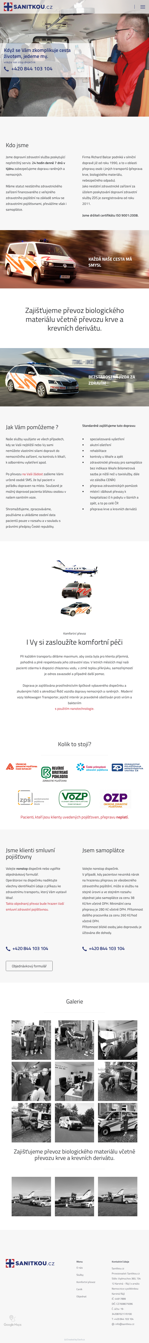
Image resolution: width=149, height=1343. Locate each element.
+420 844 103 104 (123, 1319)
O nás (79, 1268)
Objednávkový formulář (29, 966)
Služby (79, 1275)
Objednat (81, 1296)
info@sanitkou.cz (124, 1324)
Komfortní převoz (85, 1282)
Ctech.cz (81, 1339)
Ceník (79, 1289)
